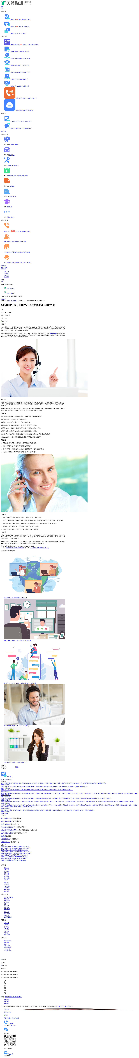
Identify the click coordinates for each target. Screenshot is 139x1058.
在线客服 (13, 26)
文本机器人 (14, 51)
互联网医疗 (25, 175)
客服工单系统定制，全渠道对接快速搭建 (12, 848)
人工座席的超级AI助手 (21, 79)
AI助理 (12, 79)
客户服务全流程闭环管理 (19, 241)
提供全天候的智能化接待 (30, 98)
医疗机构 (10, 175)
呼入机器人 (19, 98)
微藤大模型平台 (15, 44)
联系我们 (6, 275)
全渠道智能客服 (8, 262)
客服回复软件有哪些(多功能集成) (15, 548)
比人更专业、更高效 (23, 51)
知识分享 (6, 929)
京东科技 (3, 798)
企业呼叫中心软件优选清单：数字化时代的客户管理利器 (20, 683)
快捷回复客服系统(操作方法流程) (10, 860)
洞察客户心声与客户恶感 (23, 72)
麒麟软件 (3, 801)
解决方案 (3, 131)
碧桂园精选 (4, 786)
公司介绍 (6, 271)
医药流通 (16, 175)
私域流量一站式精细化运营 (24, 128)
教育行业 (9, 206)
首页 (2, 6)
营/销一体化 (7, 231)
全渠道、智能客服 (24, 26)
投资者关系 (4, 267)
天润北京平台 (10, 289)
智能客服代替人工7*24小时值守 (22, 262)
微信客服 (6, 871)
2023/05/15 (26, 846)
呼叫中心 (13, 19)
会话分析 (13, 72)
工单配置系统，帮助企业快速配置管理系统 (13, 851)
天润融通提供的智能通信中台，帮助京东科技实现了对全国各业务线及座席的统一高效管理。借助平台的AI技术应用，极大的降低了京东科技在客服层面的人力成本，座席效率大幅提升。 (59, 798)
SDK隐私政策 (8, 951)
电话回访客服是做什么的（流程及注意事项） (17, 726)
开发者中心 (7, 949)
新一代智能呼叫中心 (24, 19)
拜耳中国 (3, 783)
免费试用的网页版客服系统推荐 (10, 830)
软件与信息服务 (13, 144)
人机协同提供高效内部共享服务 (21, 252)
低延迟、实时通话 (21, 33)
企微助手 (13, 128)
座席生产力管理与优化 (22, 65)
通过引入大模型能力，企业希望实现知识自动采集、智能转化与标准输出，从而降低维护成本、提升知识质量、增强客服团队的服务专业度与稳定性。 (52, 810)
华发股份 (3, 793)
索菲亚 (3, 805)
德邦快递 (3, 790)
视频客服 (13, 33)
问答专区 (6, 931)
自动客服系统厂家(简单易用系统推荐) (11, 855)
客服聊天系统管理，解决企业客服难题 (12, 846)
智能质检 (13, 65)
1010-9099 (13, 1025)
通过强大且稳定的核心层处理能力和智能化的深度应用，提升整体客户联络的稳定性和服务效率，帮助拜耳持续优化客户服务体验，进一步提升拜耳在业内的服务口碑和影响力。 (56, 783)
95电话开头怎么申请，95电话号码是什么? (16, 762)
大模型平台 (7, 889)
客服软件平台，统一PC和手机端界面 (11, 850)
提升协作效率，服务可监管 (24, 121)
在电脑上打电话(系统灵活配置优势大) (11, 856)
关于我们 (3, 269)
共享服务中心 (8, 252)
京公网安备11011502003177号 (13, 997)
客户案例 (3, 265)
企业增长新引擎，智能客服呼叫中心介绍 (15, 598)
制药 (20, 175)
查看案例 (3, 785)
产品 (2, 8)
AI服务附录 (7, 945)
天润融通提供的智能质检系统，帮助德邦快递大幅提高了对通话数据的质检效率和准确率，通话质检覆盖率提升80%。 (39, 790)
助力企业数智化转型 (27, 110)
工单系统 (13, 121)
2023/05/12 (28, 851)
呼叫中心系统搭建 (6, 818)
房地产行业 (12, 196)
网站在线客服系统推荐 (7, 827)
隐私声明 (6, 1000)
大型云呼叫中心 (5, 842)
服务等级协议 (8, 940)
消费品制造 (15, 165)
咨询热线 (11, 1023)
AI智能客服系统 (5, 839)
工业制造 (9, 165)
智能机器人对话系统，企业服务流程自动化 (13, 853)
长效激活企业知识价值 (23, 58)
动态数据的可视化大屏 (22, 86)
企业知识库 (14, 58)
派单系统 (6, 891)
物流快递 (11, 186)
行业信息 (6, 273)
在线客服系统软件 (6, 821)
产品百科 (6, 933)
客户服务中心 (8, 241)
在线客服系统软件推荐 (7, 833)
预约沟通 (10, 1054)
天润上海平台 (10, 293)
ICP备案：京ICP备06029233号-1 (64, 1006)
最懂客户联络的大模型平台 (30, 44)
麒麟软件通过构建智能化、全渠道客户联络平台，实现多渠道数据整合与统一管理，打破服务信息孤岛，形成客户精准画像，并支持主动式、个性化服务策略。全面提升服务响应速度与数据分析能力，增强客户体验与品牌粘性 (70, 801)
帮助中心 (6, 944)
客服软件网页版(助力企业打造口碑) (11, 858)
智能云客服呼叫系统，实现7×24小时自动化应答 (17, 640)
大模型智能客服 (5, 824)
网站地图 (6, 1003)
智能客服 (18, 110)
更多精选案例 (4, 813)
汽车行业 (11, 155)
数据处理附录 (8, 947)
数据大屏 (13, 86)
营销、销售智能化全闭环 (23, 231)
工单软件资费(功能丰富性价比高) (39, 548)
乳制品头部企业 (5, 810)
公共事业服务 (10, 217)
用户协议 (6, 1001)
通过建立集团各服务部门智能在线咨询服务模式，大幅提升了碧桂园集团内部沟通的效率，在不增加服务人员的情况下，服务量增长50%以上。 (47, 786)
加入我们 (6, 277)
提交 (17, 767)
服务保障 (6, 942)
